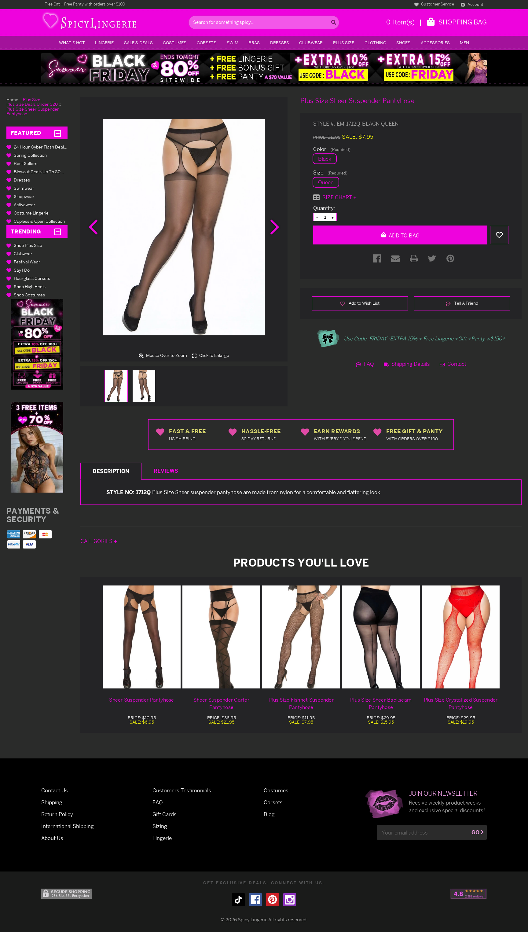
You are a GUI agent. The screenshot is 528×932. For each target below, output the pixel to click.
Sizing (159, 826)
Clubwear (311, 42)
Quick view (142, 637)
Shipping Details (410, 364)
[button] (37, 344)
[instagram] (289, 899)
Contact (456, 364)
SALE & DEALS (138, 42)
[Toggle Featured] (57, 133)
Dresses (279, 42)
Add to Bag (403, 235)
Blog (269, 814)
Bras (254, 42)
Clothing (375, 42)
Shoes (403, 42)
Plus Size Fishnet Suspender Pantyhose (301, 703)
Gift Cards (164, 814)
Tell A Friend (465, 303)
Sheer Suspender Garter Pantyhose (221, 703)
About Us (52, 838)
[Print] (413, 258)
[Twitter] (432, 258)
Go (475, 832)
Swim (232, 42)
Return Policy (57, 814)
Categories (97, 541)
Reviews (166, 471)
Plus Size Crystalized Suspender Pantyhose (461, 703)
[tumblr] (238, 899)
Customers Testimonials (181, 790)
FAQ (368, 364)
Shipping (51, 802)
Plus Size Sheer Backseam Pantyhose (381, 703)
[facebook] (255, 899)
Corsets (206, 42)
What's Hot (72, 42)
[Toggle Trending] (57, 231)
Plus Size (343, 42)
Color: (331, 149)
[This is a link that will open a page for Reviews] (468, 894)
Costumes (174, 42)
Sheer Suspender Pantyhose (141, 700)
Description (111, 471)
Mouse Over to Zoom (166, 355)
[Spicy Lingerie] (113, 22)
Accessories (435, 42)
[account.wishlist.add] (499, 235)
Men (464, 42)
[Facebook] (377, 258)
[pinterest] (272, 899)
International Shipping (67, 826)
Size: (330, 172)
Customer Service (437, 4)
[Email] (395, 258)
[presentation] (93, 227)
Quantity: (324, 208)
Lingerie (104, 42)
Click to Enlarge (213, 355)
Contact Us (54, 790)
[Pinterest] (450, 258)
